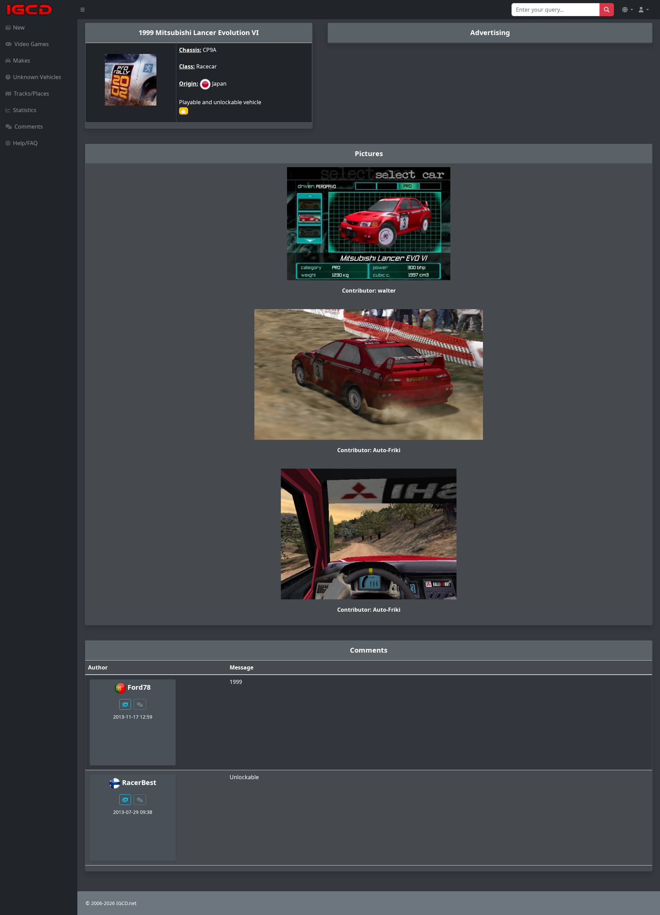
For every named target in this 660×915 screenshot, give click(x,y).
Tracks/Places (31, 93)
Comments (28, 126)
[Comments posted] (140, 704)
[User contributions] (125, 704)
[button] (627, 10)
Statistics (24, 110)
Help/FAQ (25, 143)
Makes (21, 60)
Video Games (31, 44)
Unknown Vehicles (37, 77)
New (19, 27)
